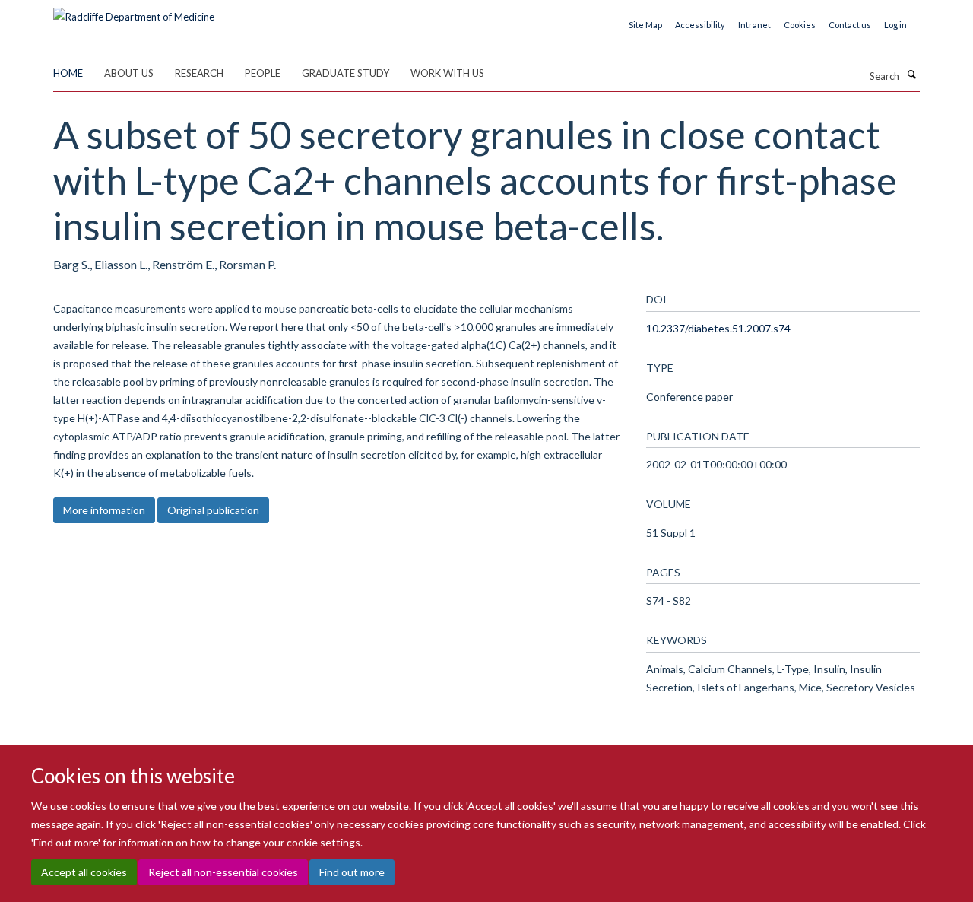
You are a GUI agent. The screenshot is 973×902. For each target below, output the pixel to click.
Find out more (352, 871)
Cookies (800, 25)
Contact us (850, 25)
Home (68, 73)
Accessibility (700, 25)
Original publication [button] (213, 509)
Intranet (754, 25)
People (262, 73)
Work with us (447, 73)
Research (199, 73)
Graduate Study (345, 73)
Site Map (645, 25)
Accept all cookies (84, 871)
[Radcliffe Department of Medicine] (133, 11)
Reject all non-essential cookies (223, 871)
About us (129, 73)
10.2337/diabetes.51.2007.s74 (718, 328)
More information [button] (104, 509)
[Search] (911, 74)
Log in (895, 25)
